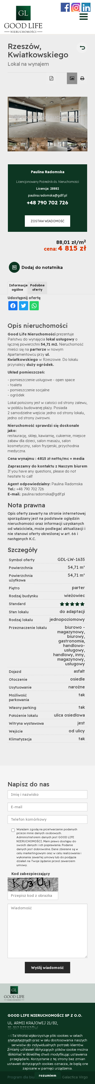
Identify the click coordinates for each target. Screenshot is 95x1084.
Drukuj (82, 78)
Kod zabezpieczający (30, 873)
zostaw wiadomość (47, 221)
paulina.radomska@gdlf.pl (47, 195)
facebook (65, 7)
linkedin (86, 7)
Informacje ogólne (18, 287)
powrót (82, 47)
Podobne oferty (37, 287)
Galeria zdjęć (72, 78)
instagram (75, 7)
